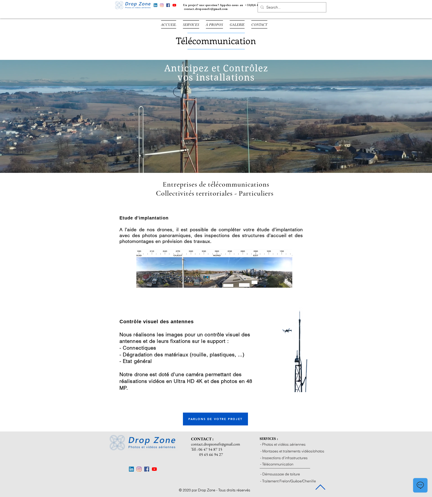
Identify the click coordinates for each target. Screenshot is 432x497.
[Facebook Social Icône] (168, 5)
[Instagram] (162, 5)
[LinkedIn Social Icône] (155, 5)
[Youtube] (174, 5)
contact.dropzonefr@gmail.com (206, 9)
